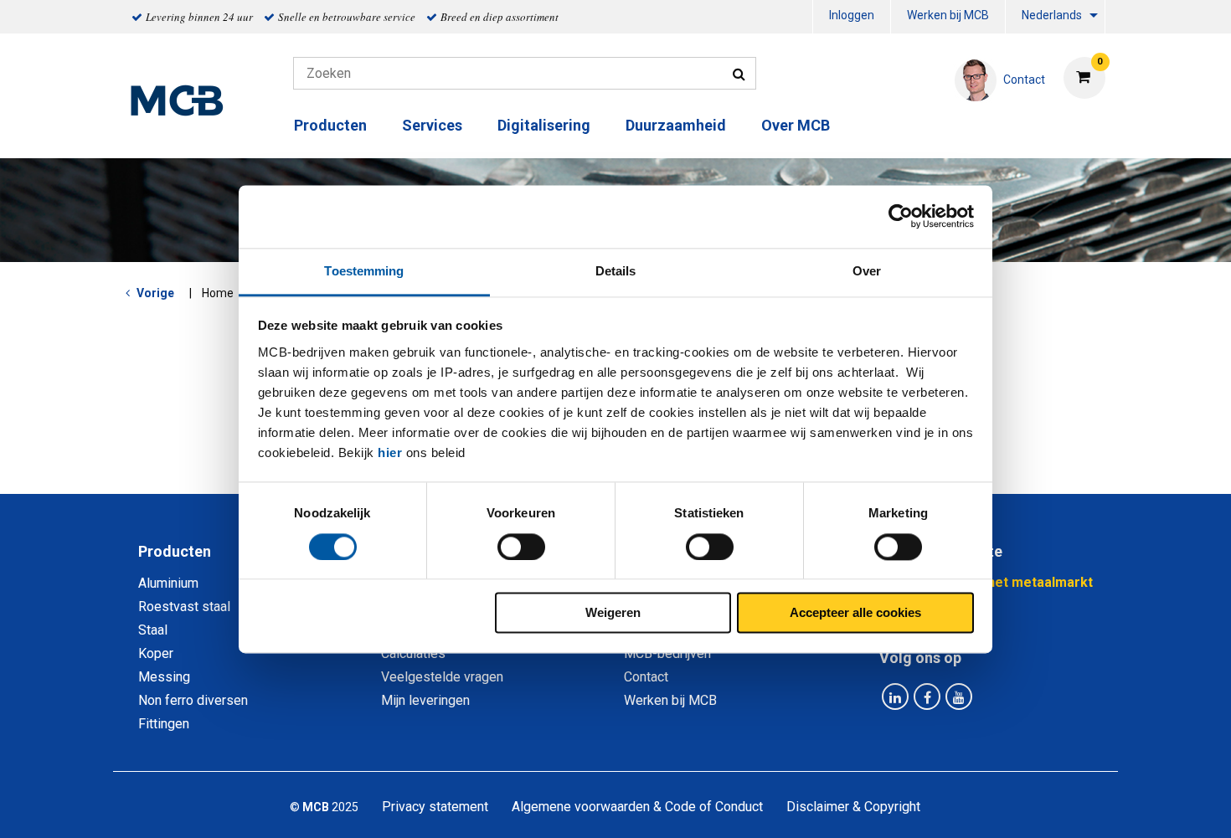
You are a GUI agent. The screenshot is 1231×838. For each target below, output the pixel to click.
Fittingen (163, 724)
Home (218, 293)
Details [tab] (615, 271)
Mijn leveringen (425, 700)
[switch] (521, 546)
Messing (164, 677)
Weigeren (613, 613)
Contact (646, 677)
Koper (155, 653)
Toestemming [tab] (364, 271)
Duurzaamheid (676, 125)
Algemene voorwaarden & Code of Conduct (637, 807)
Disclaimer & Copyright (853, 807)
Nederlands (1052, 15)
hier (390, 452)
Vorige (155, 293)
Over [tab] (866, 271)
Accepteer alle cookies (855, 613)
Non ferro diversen (193, 700)
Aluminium (168, 583)
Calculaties (413, 653)
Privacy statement (435, 807)
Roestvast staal (184, 606)
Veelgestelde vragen (442, 677)
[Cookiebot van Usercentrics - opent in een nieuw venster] (900, 216)
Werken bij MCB (948, 15)
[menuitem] (851, 17)
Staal (152, 630)
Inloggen (851, 15)
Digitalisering (543, 125)
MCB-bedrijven (667, 653)
